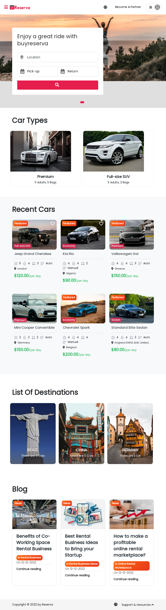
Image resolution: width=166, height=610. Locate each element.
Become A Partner (128, 7)
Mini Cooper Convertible (34, 327)
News (18, 503)
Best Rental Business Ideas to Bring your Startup (81, 545)
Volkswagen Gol (124, 253)
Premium (117, 246)
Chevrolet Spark (76, 327)
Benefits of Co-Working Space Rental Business (34, 542)
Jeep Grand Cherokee (32, 253)
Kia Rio (68, 253)
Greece (130, 449)
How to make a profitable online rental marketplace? (131, 545)
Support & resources (136, 605)
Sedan (118, 176)
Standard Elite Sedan (129, 327)
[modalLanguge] (105, 7)
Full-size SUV (45, 176)
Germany (81, 449)
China (33, 449)
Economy (69, 246)
